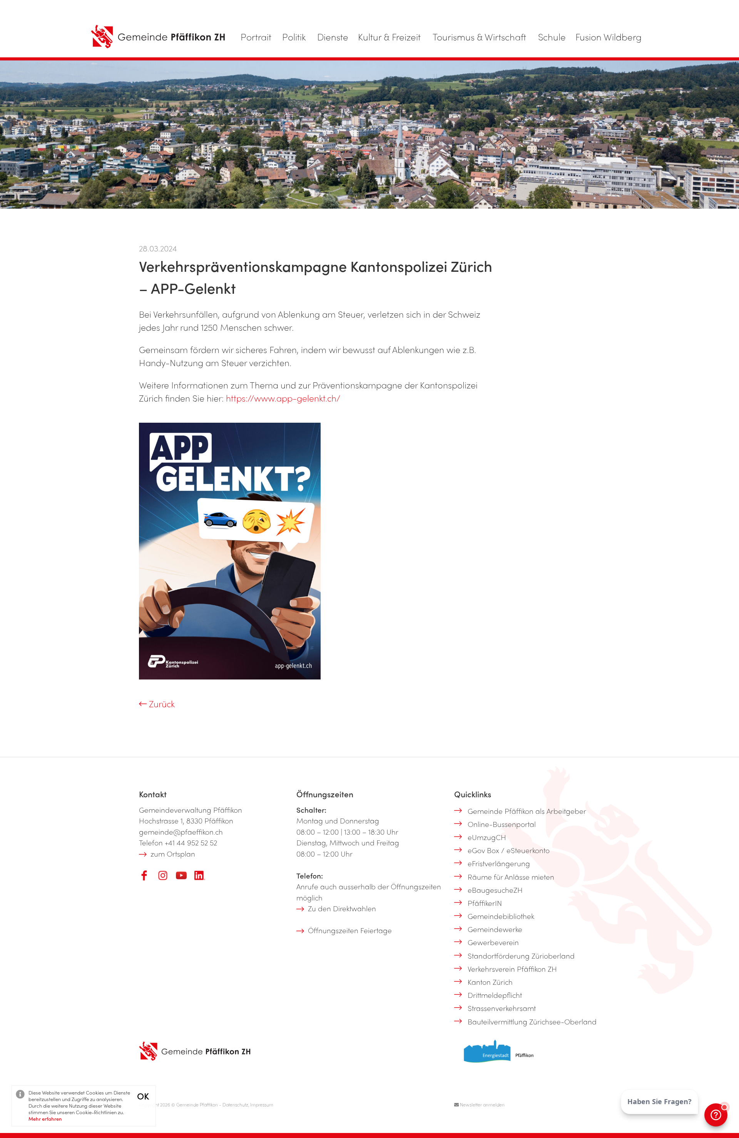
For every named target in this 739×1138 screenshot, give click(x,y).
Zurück (161, 703)
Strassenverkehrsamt (502, 1007)
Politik (294, 36)
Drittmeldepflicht (495, 994)
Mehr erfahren (45, 1118)
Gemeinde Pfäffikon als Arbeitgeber (527, 810)
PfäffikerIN (485, 902)
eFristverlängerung (499, 863)
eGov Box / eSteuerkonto (509, 850)
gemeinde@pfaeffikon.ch (181, 831)
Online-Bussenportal (502, 823)
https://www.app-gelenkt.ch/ (283, 398)
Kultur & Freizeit (389, 36)
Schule (552, 36)
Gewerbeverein (493, 942)
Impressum (261, 1104)
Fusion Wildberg (608, 36)
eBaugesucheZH (495, 889)
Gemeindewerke (495, 929)
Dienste (332, 36)
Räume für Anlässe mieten (511, 876)
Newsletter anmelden (482, 1104)
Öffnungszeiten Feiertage (350, 930)
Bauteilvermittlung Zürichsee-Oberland (532, 1021)
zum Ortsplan (172, 853)
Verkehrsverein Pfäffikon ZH (512, 968)
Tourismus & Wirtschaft (479, 36)
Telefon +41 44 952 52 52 (178, 842)
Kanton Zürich (490, 981)
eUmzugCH (487, 837)
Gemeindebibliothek (501, 915)
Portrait (256, 36)
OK (143, 1095)
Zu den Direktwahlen (342, 908)
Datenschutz (235, 1104)
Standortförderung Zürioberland (521, 955)
